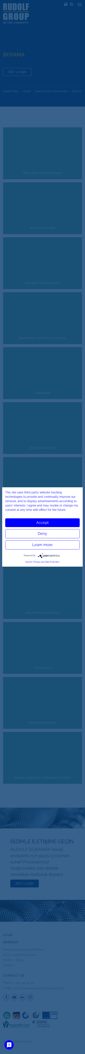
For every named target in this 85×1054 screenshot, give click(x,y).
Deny (42, 533)
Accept (42, 522)
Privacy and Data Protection (46, 562)
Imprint (28, 562)
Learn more (42, 545)
